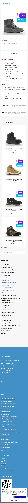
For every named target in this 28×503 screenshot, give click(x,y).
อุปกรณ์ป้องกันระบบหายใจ (7, 272)
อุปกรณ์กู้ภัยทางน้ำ (5, 323)
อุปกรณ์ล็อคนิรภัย (5, 331)
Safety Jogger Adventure (8, 285)
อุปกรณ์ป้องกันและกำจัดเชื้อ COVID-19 (10, 325)
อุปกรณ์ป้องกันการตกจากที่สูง (8, 295)
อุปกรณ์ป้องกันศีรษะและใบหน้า (8, 265)
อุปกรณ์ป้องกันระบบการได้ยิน (8, 270)
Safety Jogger (15, 112)
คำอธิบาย (14, 53)
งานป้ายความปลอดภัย (7, 303)
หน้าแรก (3, 459)
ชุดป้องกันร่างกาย (5, 278)
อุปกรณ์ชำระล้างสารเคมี (6, 328)
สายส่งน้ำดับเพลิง (6, 315)
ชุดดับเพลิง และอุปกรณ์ (8, 312)
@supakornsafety (8, 372)
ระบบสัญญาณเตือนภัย (7, 320)
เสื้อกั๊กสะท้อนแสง (6, 300)
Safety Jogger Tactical (8, 290)
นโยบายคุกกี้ (14, 494)
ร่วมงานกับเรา (4, 466)
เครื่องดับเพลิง (5, 310)
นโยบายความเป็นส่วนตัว (7, 471)
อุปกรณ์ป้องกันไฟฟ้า (6, 305)
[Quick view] (10, 151)
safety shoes (14, 113)
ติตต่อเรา (3, 468)
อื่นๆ (3, 293)
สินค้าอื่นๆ (3, 333)
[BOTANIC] (14, 23)
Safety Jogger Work (13, 105)
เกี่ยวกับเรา (3, 463)
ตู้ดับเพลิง (4, 318)
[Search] (23, 252)
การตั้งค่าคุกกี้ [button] (14, 500)
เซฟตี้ (19, 113)
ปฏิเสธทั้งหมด (7, 496)
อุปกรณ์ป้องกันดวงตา (6, 267)
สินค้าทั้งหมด (4, 461)
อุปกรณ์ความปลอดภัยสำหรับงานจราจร (10, 298)
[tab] (14, 53)
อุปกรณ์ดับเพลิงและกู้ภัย (7, 308)
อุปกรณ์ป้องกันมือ (5, 275)
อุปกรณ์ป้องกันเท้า (19, 106)
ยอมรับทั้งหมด (20, 496)
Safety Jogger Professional (9, 282)
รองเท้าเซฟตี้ (8, 112)
